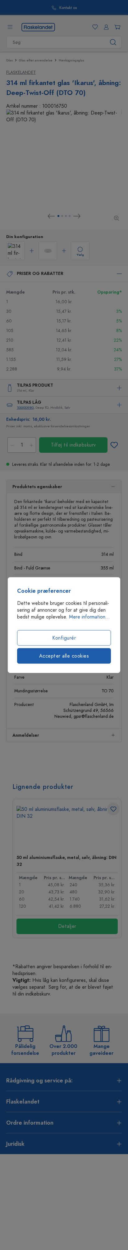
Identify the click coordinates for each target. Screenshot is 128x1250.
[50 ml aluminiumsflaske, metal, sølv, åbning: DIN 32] (67, 828)
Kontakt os (68, 8)
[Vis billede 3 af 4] (66, 216)
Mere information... (89, 617)
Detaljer (67, 926)
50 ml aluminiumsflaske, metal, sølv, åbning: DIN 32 (66, 861)
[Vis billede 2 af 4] (62, 216)
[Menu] (10, 27)
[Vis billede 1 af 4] (58, 216)
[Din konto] (105, 27)
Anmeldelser (25, 735)
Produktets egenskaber (37, 487)
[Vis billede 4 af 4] (70, 216)
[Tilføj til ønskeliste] (114, 445)
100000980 (25, 407)
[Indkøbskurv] (116, 27)
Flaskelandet (21, 72)
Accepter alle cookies (64, 656)
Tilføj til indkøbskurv (73, 445)
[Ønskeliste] (93, 27)
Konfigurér (64, 638)
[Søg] (113, 42)
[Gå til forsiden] (38, 26)
